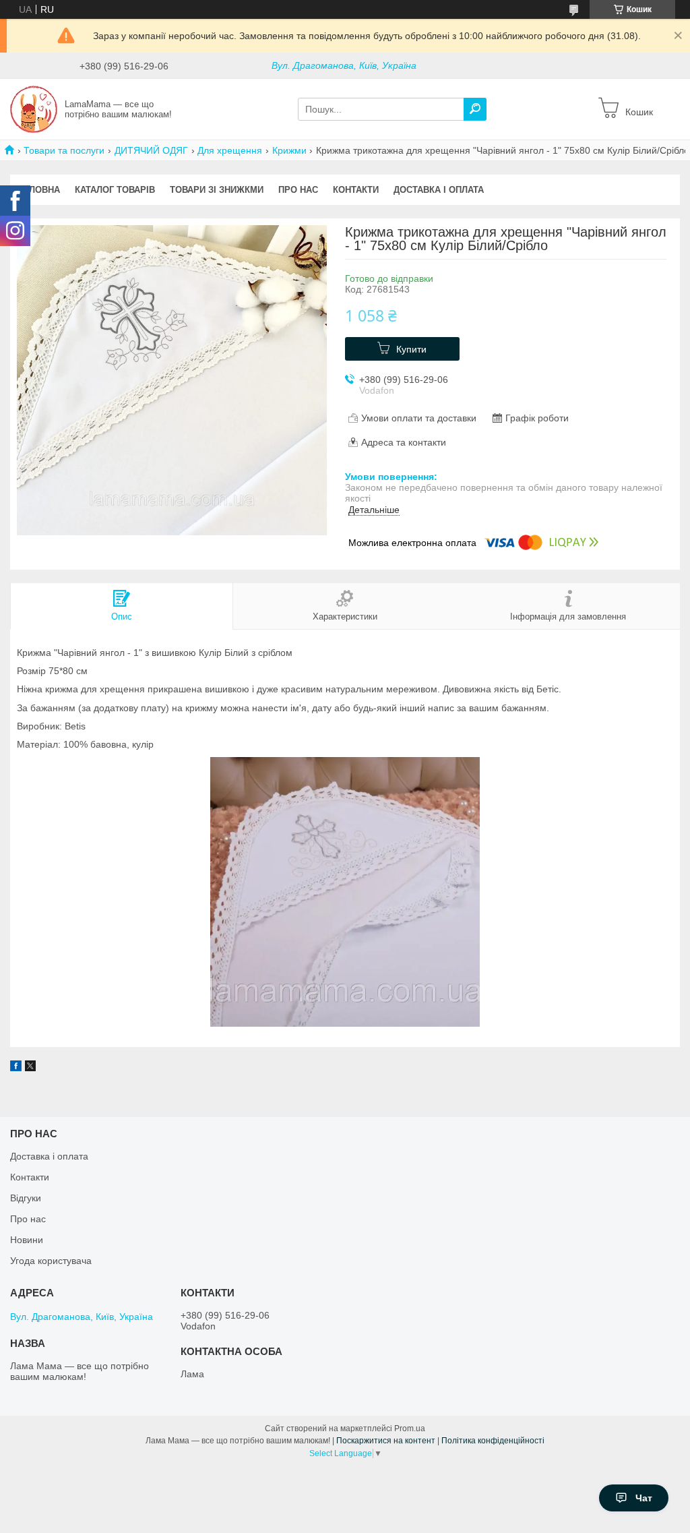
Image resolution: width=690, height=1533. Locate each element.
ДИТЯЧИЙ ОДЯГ (151, 150)
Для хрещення (229, 150)
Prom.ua (409, 1428)
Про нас (298, 190)
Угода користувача (51, 1260)
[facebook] (16, 1067)
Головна (39, 190)
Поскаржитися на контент (385, 1440)
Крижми (289, 150)
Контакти (356, 190)
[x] (30, 1067)
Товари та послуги (64, 150)
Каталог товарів (115, 190)
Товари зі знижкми (216, 190)
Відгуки (25, 1198)
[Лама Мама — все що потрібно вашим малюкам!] (33, 108)
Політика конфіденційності (492, 1440)
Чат (643, 1498)
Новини (26, 1239)
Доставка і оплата (439, 190)
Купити (411, 349)
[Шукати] (475, 109)
